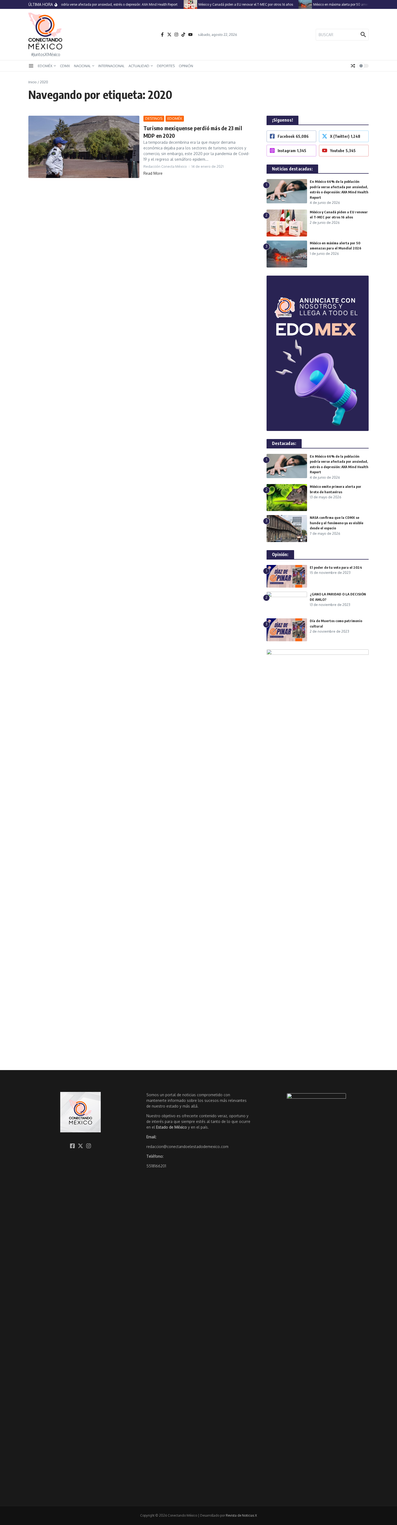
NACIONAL (82, 66)
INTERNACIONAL (111, 66)
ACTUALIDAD (139, 66)
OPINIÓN (186, 66)
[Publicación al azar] (353, 66)
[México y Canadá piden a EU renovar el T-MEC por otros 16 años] (180, 4)
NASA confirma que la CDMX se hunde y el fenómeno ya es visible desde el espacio (336, 522)
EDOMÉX (45, 66)
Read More (153, 173)
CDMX (65, 66)
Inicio (32, 82)
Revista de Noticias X (241, 1515)
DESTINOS (153, 118)
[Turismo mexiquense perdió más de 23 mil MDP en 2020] (83, 147)
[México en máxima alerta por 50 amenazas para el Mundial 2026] (295, 4)
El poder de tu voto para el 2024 (336, 567)
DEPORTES (166, 66)
